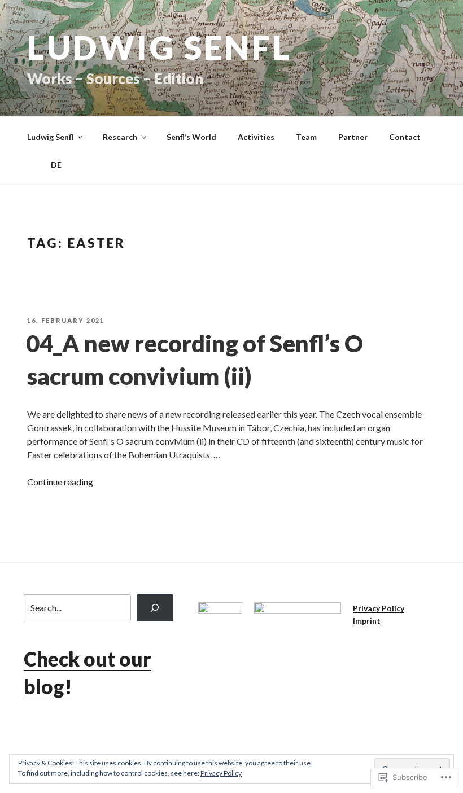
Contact (405, 137)
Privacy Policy (378, 608)
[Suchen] (155, 607)
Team (306, 137)
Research (120, 137)
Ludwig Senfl (159, 47)
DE (44, 164)
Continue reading (60, 481)
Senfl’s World (191, 137)
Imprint (367, 620)
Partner (353, 137)
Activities (256, 137)
